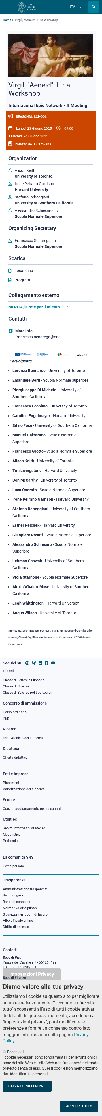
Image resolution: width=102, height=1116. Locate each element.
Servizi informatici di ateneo (24, 828)
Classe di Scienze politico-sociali (27, 693)
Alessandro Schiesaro (34, 210)
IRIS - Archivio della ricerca (23, 738)
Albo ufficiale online (18, 921)
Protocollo (11, 841)
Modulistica (12, 835)
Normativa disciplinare (20, 908)
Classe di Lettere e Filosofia (23, 680)
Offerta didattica (15, 758)
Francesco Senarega (33, 240)
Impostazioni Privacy (31, 974)
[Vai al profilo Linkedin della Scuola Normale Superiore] (40, 663)
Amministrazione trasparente (25, 889)
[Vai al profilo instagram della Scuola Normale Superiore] (27, 663)
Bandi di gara (13, 895)
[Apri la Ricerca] (93, 7)
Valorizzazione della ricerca (24, 789)
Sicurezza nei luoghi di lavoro (25, 914)
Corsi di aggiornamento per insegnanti (32, 809)
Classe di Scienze (16, 686)
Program (22, 280)
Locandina (23, 270)
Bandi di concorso (16, 902)
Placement (11, 783)
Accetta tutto (79, 1106)
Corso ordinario (15, 712)
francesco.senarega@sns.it (39, 337)
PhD (6, 718)
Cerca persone (14, 866)
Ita (72, 7)
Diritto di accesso (16, 927)
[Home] (27, 7)
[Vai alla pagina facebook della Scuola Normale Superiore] (46, 663)
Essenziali (15, 1052)
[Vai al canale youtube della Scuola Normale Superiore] (53, 663)
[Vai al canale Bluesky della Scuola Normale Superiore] (34, 663)
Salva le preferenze (27, 1086)
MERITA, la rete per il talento (34, 307)
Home (7, 20)
